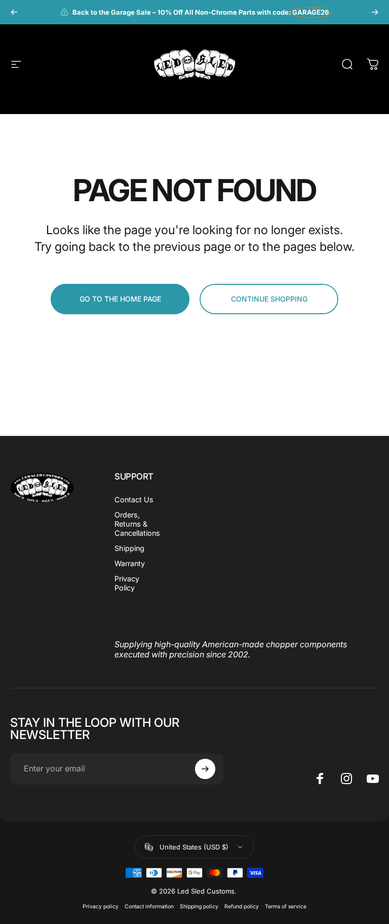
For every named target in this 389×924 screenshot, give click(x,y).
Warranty (129, 563)
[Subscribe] (205, 769)
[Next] (375, 12)
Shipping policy (199, 906)
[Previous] (14, 12)
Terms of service (285, 906)
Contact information (149, 906)
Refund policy (241, 906)
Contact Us (133, 499)
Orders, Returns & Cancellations (137, 523)
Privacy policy (101, 906)
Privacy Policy (126, 583)
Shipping (129, 548)
